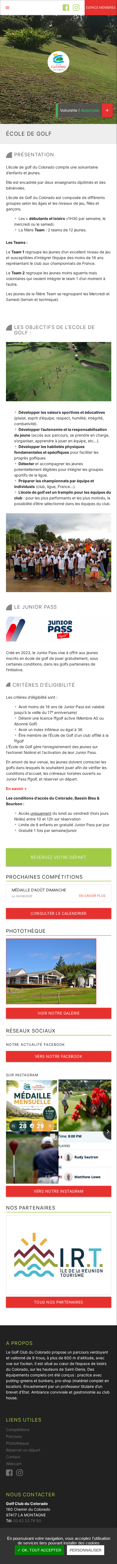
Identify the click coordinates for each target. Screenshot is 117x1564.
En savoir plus (92, 896)
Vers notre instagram (58, 1191)
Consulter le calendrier (58, 913)
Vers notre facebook (58, 1056)
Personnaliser (85, 1550)
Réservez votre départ (59, 857)
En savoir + (16, 788)
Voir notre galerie (58, 1013)
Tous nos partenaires (58, 1302)
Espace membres (101, 7)
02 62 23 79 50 (27, 1520)
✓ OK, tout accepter (39, 1550)
